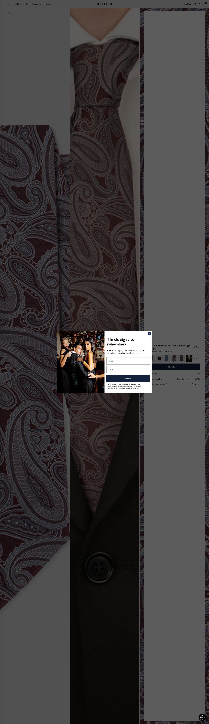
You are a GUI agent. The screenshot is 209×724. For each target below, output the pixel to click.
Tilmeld (128, 378)
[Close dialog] (149, 333)
